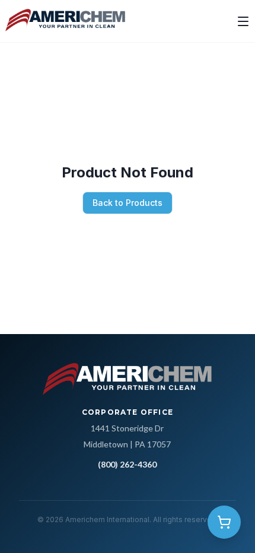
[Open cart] (224, 522)
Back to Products (127, 203)
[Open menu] (243, 21)
